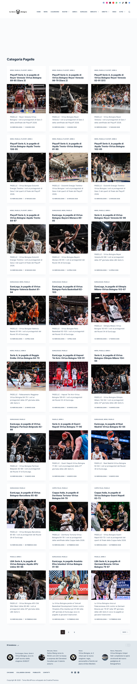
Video (114, 12)
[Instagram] (107, 3)
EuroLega (83, 12)
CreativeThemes (52, 680)
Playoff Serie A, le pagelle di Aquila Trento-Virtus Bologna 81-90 (67, 146)
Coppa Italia (56, 488)
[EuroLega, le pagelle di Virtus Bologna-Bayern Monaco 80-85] (68, 239)
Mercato (93, 12)
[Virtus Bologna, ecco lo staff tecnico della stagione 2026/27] (10, 657)
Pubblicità (36, 672)
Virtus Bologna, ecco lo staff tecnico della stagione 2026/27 (24, 658)
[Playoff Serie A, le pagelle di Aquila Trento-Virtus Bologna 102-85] (110, 167)
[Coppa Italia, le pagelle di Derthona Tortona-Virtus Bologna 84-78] (68, 516)
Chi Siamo (10, 672)
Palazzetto (118, 651)
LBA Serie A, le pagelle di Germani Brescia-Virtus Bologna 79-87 (107, 564)
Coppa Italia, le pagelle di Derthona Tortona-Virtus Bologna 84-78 (65, 495)
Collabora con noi (23, 672)
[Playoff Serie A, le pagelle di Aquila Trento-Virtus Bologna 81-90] (68, 167)
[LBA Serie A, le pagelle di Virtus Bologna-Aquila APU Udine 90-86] (26, 585)
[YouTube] (113, 3)
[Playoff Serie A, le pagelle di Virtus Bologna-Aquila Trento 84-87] (26, 239)
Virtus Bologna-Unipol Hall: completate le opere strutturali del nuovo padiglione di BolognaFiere (120, 658)
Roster (64, 12)
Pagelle (17, 70)
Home (39, 12)
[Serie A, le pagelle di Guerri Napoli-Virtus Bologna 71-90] (68, 445)
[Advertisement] (68, 34)
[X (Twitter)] (110, 3)
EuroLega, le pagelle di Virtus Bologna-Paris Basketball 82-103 (67, 289)
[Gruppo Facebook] (129, 3)
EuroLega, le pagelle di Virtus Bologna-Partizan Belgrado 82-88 (26, 427)
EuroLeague (56, 210)
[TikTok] (123, 3)
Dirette (104, 12)
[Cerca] (129, 12)
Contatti (46, 672)
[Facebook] (103, 3)
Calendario (55, 12)
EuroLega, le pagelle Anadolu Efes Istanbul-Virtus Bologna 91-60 (67, 564)
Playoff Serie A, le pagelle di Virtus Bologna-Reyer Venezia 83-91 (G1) (110, 78)
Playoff (24, 70)
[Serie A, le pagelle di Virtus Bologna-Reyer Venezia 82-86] (110, 236)
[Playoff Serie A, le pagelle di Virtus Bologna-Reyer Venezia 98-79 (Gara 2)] (68, 98)
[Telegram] (120, 3)
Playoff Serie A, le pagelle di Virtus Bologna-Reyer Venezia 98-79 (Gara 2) (68, 78)
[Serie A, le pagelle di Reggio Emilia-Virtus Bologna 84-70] (26, 376)
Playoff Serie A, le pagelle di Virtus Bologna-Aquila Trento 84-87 (25, 218)
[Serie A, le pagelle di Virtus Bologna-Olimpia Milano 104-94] (110, 379)
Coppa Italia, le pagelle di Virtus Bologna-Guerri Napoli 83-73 (109, 495)
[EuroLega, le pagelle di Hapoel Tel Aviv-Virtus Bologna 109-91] (68, 376)
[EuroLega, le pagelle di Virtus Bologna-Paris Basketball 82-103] (68, 310)
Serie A (74, 12)
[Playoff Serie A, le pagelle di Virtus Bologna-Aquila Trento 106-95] (26, 167)
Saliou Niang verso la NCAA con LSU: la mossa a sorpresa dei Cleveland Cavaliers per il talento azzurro (56, 658)
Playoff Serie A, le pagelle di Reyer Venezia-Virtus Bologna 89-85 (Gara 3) (25, 78)
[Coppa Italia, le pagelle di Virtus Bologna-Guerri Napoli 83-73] (110, 516)
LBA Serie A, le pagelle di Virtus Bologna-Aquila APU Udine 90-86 (24, 564)
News (46, 12)
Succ (124, 632)
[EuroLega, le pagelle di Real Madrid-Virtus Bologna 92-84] (110, 445)
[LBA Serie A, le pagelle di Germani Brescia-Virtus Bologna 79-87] (110, 585)
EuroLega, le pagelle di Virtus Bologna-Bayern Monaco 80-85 (67, 218)
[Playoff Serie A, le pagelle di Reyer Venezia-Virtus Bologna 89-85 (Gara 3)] (26, 98)
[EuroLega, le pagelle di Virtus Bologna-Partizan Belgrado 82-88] (26, 447)
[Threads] (126, 3)
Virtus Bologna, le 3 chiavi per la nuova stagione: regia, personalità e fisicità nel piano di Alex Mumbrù (88, 658)
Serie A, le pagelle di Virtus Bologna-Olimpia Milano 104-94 (109, 358)
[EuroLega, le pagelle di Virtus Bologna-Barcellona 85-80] (26, 513)
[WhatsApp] (116, 3)
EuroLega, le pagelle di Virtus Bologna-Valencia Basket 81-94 (25, 289)
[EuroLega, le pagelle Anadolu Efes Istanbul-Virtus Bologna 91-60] (68, 585)
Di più (121, 12)
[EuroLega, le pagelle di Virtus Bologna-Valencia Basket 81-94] (26, 310)
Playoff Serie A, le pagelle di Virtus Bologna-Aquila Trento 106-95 (25, 146)
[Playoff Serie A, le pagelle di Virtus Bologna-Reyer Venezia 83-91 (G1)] (110, 98)
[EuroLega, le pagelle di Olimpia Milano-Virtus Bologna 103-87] (110, 307)
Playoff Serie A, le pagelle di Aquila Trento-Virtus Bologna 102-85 (109, 146)
